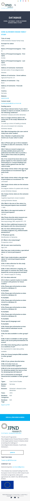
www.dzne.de (5, 98)
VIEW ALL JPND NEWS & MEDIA (15, 417)
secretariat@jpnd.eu (18, 467)
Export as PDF (5, 405)
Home (5, 21)
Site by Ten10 (21, 496)
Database (12, 21)
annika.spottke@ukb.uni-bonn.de (11, 103)
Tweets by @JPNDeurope (8, 460)
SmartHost (14, 496)
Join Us (12, 452)
